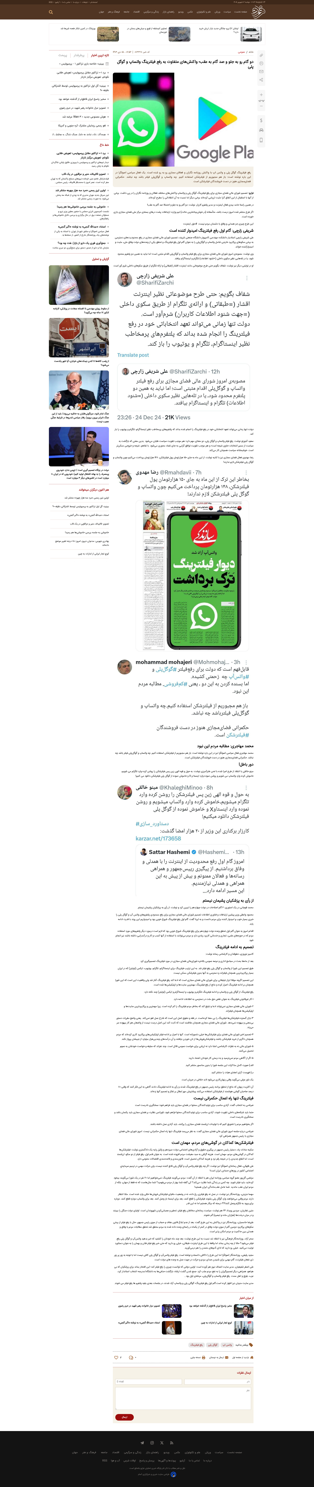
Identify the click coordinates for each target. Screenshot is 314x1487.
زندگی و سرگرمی (151, 12)
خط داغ (104, 145)
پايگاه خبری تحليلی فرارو (151, 1468)
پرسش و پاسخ (146, 1461)
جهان (102, 12)
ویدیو (181, 12)
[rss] (172, 1443)
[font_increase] (261, 94)
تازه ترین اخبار (100, 55)
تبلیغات (85, 2)
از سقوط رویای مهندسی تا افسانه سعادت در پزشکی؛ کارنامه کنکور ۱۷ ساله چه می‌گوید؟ (81, 311)
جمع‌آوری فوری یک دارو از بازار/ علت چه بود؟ (82, 243)
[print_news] (261, 63)
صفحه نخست (240, 12)
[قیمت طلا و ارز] (261, 121)
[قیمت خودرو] (261, 131)
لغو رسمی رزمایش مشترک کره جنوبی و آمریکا (82, 126)
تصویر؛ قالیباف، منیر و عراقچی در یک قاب (84, 174)
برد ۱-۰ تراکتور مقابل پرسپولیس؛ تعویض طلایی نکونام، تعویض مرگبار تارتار (83, 75)
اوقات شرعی (129, 1461)
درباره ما (76, 2)
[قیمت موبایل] (261, 141)
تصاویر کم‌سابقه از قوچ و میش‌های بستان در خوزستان (147, 30)
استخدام (93, 2)
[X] (162, 1443)
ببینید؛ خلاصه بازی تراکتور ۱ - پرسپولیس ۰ (81, 64)
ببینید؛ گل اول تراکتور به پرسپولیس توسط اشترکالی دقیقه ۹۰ (81, 507)
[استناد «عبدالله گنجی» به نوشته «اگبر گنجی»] (172, 1328)
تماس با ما (66, 2)
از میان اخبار (246, 1298)
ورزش (217, 12)
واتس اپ (227, 1345)
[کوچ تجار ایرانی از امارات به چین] (243, 1328)
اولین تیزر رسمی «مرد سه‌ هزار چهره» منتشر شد (80, 190)
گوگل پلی (212, 1345)
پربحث (63, 55)
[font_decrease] (261, 106)
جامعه (127, 12)
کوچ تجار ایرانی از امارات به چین (216, 1323)
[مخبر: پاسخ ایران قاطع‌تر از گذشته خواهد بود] (243, 1311)
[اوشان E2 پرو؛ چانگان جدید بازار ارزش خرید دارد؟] (251, 34)
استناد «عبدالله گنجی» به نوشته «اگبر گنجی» (139, 1323)
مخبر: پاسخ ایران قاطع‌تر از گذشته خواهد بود (210, 1306)
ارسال (124, 1417)
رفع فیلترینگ (196, 1345)
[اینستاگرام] (152, 1443)
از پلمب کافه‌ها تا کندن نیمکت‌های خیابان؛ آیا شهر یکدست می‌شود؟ (81, 363)
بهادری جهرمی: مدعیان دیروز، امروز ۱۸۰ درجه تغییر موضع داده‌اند (82, 543)
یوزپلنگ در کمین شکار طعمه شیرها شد (78, 28)
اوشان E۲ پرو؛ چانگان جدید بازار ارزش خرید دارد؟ (218, 30)
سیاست (227, 12)
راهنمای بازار (169, 12)
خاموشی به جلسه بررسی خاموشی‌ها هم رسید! (81, 207)
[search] (51, 12)
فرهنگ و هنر (114, 12)
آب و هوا (115, 1461)
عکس (190, 12)
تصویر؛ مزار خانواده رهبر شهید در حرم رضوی (139, 1306)
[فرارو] (258, 12)
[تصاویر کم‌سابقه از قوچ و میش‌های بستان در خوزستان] (179, 34)
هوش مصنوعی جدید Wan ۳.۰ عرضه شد (84, 117)
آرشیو (57, 2)
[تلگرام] (142, 1443)
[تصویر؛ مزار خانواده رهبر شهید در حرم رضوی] (172, 1311)
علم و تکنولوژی (204, 12)
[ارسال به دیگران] (261, 72)
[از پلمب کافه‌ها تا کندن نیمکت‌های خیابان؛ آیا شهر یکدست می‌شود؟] (79, 337)
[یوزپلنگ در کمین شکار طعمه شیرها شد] (108, 34)
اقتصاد (136, 12)
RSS (50, 2)
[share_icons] (261, 80)
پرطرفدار (79, 55)
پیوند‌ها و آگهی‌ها (167, 1461)
